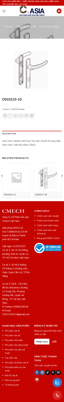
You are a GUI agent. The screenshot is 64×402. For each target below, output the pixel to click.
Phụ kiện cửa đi (26, 27)
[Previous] (2, 182)
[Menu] (4, 11)
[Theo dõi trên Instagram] (42, 372)
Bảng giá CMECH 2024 (48, 238)
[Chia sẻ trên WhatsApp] (5, 115)
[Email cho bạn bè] (21, 115)
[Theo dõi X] (53, 372)
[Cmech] (32, 11)
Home (9, 27)
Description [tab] (9, 133)
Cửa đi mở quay (49, 27)
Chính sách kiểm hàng (47, 225)
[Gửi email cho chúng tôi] (58, 372)
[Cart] (59, 11)
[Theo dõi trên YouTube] (37, 379)
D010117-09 (41, 194)
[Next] (61, 182)
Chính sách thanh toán (48, 220)
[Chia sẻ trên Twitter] (15, 115)
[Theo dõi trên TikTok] (47, 372)
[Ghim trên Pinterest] (26, 115)
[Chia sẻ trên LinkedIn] (31, 115)
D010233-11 (10, 194)
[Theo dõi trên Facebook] (37, 372)
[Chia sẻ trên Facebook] (10, 115)
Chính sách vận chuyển (48, 215)
